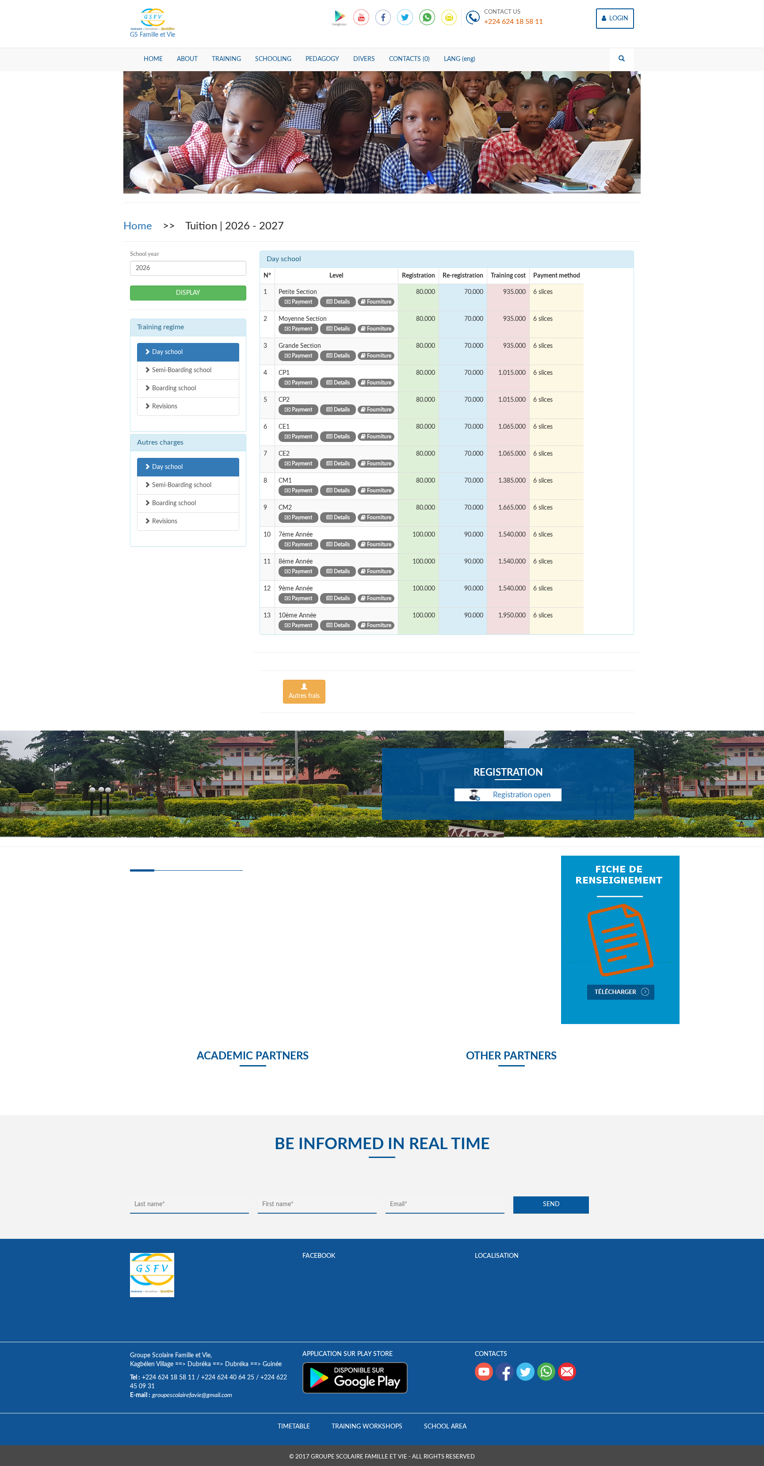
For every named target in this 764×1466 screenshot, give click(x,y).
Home (139, 226)
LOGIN (617, 18)
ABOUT (187, 59)
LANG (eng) (459, 59)
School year (144, 254)
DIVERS (364, 59)
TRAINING (226, 59)
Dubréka (199, 1364)
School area (445, 1427)
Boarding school (173, 388)
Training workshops (367, 1427)
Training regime (160, 327)
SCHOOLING (273, 59)
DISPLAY (188, 293)
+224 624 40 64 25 (227, 1378)
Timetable (294, 1427)
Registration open (520, 795)
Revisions (163, 407)
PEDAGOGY (322, 59)
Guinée (272, 1364)
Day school (166, 352)
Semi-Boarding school (180, 370)
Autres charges (160, 442)
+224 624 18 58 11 (513, 21)
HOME (153, 59)
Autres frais (304, 696)
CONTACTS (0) (409, 59)
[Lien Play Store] (340, 17)
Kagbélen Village (151, 1364)
